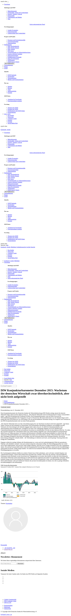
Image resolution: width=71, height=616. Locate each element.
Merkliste (11, 261)
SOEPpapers (11, 60)
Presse (6, 66)
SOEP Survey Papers (13, 62)
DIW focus (11, 51)
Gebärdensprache (9, 381)
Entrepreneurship (12, 31)
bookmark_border (5, 129)
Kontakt (10, 92)
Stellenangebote (12, 91)
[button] (4, 1)
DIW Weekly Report (13, 48)
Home (6, 401)
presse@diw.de (8, 549)
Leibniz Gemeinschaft (10, 599)
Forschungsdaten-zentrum (15, 101)
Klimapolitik (11, 15)
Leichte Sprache (8, 383)
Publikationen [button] (8, 44)
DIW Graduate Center (10, 601)
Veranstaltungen (8, 65)
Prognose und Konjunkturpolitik (16, 40)
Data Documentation (13, 58)
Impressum (7, 607)
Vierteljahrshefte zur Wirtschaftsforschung (19, 52)
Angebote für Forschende (15, 99)
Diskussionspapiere (13, 55)
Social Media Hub (13, 123)
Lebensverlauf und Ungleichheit (16, 33)
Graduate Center (12, 118)
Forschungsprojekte (13, 41)
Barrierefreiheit (8, 605)
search (2, 1)
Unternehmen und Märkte (15, 17)
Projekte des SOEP (13, 109)
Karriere (10, 120)
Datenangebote (12, 43)
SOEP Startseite (12, 75)
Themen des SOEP (13, 107)
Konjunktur (9, 503)
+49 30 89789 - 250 (9, 548)
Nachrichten (11, 76)
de (7, 245)
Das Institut (11, 115)
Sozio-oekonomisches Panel (37, 24)
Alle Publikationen (9, 63)
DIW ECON (7, 602)
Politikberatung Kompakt (14, 57)
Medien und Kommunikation (15, 79)
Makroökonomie (12, 11)
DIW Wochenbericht (13, 46)
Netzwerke (11, 117)
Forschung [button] (7, 4)
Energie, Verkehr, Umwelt (15, 14)
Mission (10, 88)
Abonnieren (20, 563)
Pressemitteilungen (9, 402)
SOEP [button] (6, 68)
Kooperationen (12, 112)
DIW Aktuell (11, 49)
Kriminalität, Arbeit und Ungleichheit (18, 12)
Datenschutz (7, 608)
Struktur (10, 86)
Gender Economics (13, 30)
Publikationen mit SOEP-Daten (16, 111)
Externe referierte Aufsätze (15, 54)
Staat (9, 19)
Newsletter (4, 566)
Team (9, 89)
